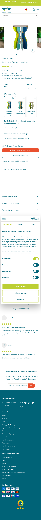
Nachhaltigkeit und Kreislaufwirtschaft (13, 472)
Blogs (3, 460)
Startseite (5, 58)
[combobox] (20, 16)
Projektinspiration (7, 457)
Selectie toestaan (20, 293)
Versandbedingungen (8, 434)
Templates (5, 443)
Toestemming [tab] (7, 224)
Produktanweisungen (8, 440)
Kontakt (29, 3)
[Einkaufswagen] (33, 10)
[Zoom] (33, 50)
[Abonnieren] (31, 385)
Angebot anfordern (20, 156)
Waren (4, 478)
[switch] (36, 265)
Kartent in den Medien (9, 466)
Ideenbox (4, 463)
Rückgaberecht (6, 437)
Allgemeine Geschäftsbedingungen (13, 428)
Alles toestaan (20, 286)
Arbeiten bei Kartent (8, 469)
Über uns (35, 3)
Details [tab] (20, 224)
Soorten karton (6, 475)
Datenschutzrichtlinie (8, 431)
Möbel (11, 58)
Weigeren (20, 299)
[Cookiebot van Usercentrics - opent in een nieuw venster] (30, 218)
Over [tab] (33, 224)
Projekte (23, 3)
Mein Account (6, 449)
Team (3, 422)
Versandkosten (18, 146)
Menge (29, 84)
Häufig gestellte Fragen (9, 425)
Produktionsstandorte (8, 446)
